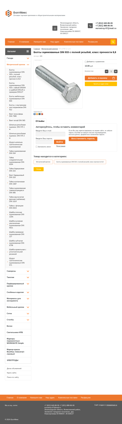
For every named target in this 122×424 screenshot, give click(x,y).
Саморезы (11, 271)
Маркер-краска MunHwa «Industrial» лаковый (15, 351)
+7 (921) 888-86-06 (104, 26)
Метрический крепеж (49, 49)
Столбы (10, 320)
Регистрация (60, 146)
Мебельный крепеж (15, 307)
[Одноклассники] (37, 113)
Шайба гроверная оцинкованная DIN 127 (16, 234)
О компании (24, 42)
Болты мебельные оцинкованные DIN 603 (17, 98)
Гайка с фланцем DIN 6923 (16, 207)
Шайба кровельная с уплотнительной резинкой (17, 251)
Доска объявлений (14, 368)
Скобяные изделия (15, 292)
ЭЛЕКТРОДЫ (12, 360)
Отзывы (40, 121)
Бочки (9, 326)
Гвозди (10, 58)
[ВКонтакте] (35, 113)
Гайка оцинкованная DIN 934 (17, 152)
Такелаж (10, 277)
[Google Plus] (42, 113)
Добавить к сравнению (95, 62)
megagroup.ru (111, 405)
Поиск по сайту (13, 377)
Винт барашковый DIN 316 (16, 176)
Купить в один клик (101, 84)
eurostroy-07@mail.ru (106, 28)
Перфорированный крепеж (15, 285)
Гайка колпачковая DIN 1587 (17, 183)
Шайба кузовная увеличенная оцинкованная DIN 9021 (16, 224)
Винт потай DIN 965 (17, 120)
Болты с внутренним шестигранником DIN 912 (17, 107)
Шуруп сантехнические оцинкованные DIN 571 (17, 261)
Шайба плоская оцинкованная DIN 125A (16, 214)
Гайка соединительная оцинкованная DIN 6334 (16, 161)
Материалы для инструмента (14, 299)
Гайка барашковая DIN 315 (16, 170)
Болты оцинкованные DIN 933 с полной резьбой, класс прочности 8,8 (80, 162)
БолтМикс (20, 12)
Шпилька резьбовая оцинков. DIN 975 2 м (17, 135)
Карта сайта (11, 373)
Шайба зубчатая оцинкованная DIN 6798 (16, 243)
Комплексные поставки (73, 42)
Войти (59, 142)
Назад (38, 169)
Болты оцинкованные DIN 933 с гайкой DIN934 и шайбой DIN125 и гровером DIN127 (17, 87)
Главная (11, 42)
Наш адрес (54, 42)
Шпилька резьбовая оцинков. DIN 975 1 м (17, 127)
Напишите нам (40, 42)
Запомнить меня (44, 147)
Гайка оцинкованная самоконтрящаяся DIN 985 (17, 190)
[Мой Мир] (40, 113)
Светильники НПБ (15, 332)
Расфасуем (93, 42)
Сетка (9, 313)
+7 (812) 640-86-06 (104, 23)
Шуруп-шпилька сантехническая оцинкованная (15, 144)
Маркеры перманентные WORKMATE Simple (15, 341)
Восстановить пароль (83, 138)
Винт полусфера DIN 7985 (16, 115)
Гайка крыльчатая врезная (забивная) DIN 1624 (17, 199)
